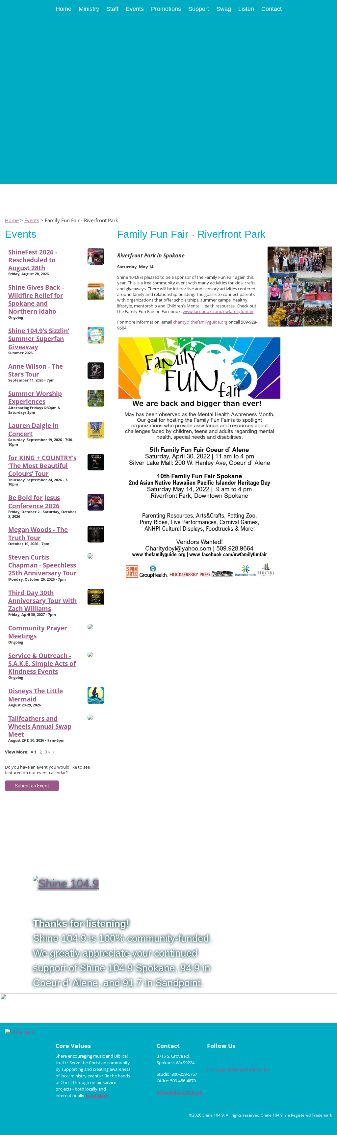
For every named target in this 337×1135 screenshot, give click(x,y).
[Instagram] (225, 1058)
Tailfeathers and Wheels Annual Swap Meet (39, 726)
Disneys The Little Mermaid (35, 695)
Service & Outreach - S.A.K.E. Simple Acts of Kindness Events (42, 663)
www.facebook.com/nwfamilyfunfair (218, 311)
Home (12, 220)
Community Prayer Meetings (37, 632)
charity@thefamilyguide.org (200, 322)
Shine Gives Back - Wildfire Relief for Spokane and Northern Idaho (36, 299)
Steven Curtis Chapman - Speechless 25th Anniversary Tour (42, 565)
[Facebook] (212, 1058)
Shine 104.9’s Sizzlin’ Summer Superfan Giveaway (38, 339)
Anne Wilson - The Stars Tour (35, 370)
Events (31, 220)
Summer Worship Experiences (35, 397)
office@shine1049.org (179, 1092)
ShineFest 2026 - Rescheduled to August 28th (32, 260)
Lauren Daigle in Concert (33, 429)
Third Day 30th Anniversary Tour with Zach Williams (42, 601)
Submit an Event (32, 785)
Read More (96, 1095)
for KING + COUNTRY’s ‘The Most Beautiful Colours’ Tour (42, 466)
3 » (47, 752)
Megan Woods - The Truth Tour (38, 533)
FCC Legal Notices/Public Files (238, 1070)
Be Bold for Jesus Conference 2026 (34, 501)
